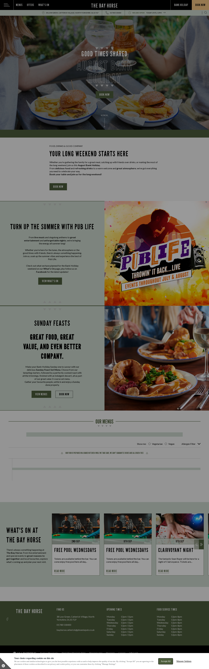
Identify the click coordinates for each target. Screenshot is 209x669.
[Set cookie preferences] (5, 663)
